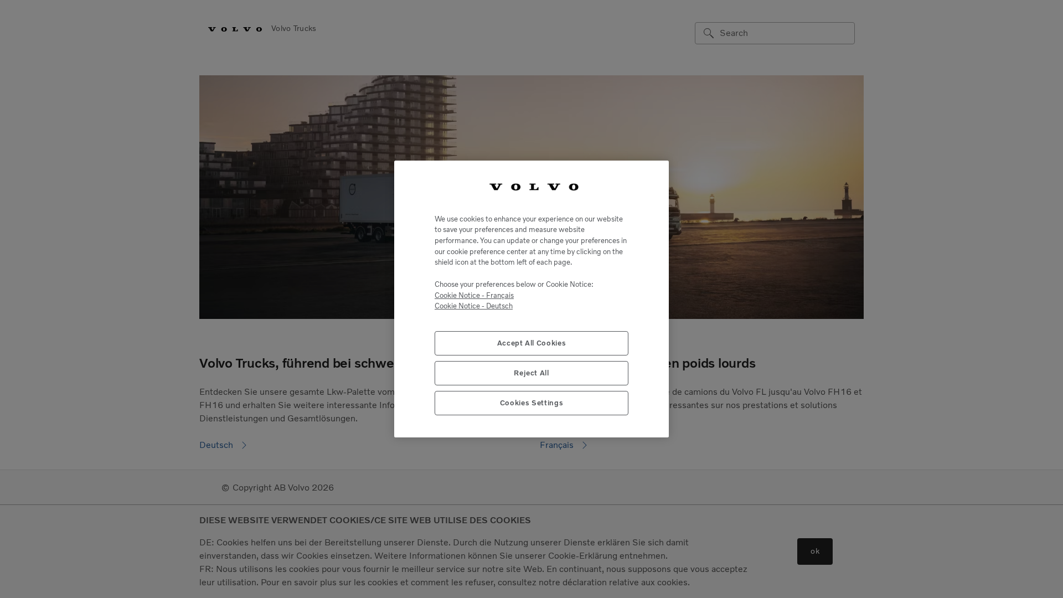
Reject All (531, 373)
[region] (531, 299)
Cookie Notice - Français (474, 295)
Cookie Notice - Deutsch (474, 306)
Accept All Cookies (531, 343)
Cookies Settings (532, 403)
